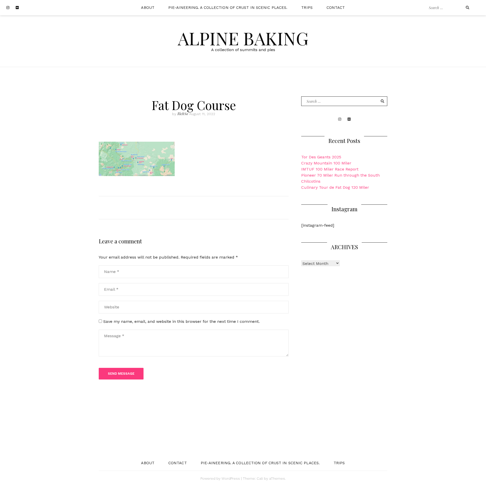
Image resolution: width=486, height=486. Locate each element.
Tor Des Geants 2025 (321, 157)
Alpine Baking (243, 38)
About (147, 7)
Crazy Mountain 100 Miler (326, 163)
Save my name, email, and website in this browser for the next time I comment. (181, 321)
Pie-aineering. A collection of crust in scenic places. (227, 7)
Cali (260, 478)
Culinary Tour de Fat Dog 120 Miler (335, 187)
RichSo (182, 113)
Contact (336, 7)
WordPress (230, 478)
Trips (307, 7)
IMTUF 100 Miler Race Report (329, 169)
